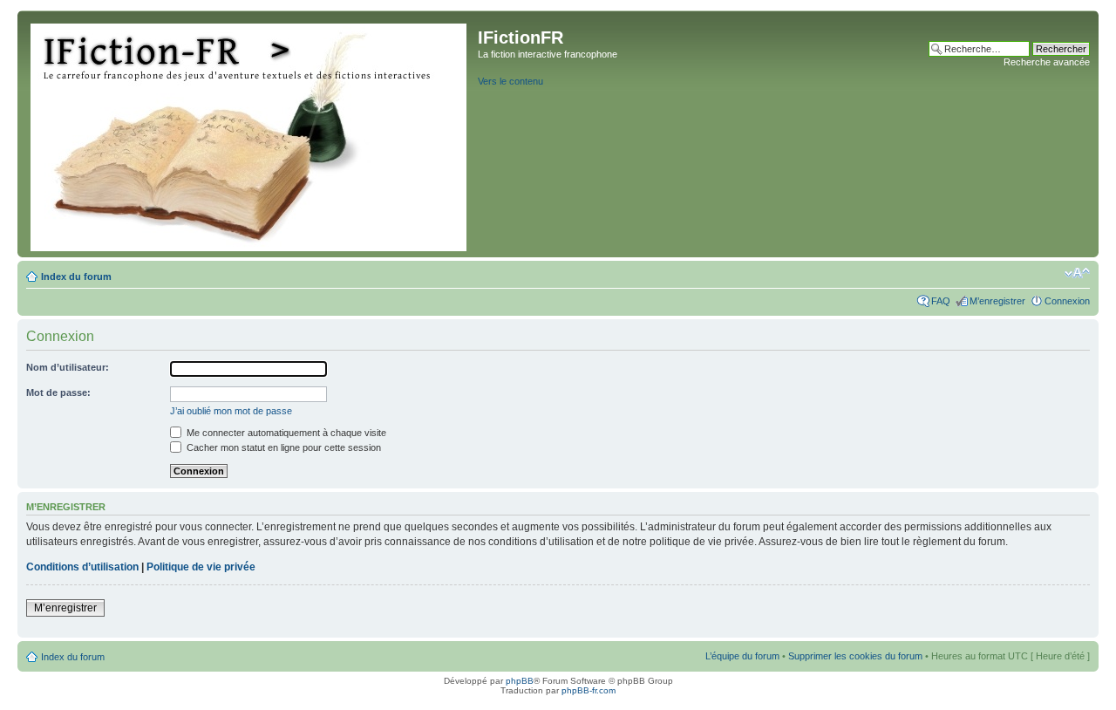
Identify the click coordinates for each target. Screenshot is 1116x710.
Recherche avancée (1047, 62)
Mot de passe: (58, 392)
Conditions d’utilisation (82, 567)
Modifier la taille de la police (1077, 273)
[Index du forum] (250, 134)
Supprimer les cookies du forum (855, 656)
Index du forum (76, 276)
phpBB (520, 681)
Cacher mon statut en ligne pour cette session (282, 447)
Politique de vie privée (200, 567)
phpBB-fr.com (588, 690)
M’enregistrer (997, 301)
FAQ (940, 301)
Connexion (1067, 301)
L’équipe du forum (742, 656)
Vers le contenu (510, 81)
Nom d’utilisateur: (67, 367)
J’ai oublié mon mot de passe (231, 411)
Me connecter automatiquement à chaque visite (285, 432)
